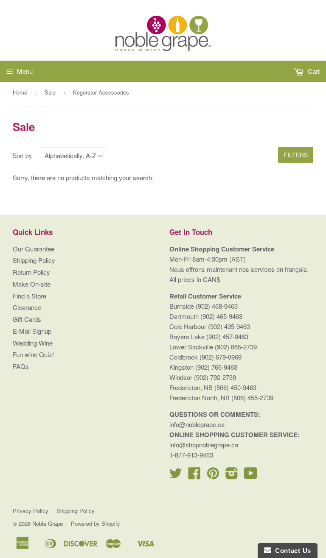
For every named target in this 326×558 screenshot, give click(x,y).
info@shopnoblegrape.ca (203, 444)
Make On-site (32, 283)
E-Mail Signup (32, 330)
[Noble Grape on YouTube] (250, 475)
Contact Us (291, 550)
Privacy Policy (30, 511)
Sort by (22, 155)
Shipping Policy (34, 260)
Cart (313, 71)
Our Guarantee (33, 248)
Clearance (27, 307)
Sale (50, 92)
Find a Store (29, 295)
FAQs (21, 366)
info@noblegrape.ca (197, 424)
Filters (296, 155)
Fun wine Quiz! (33, 354)
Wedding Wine (33, 342)
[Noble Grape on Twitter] (175, 475)
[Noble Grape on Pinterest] (213, 475)
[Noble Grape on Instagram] (231, 475)
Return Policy (31, 272)
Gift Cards (27, 319)
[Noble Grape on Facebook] (194, 475)
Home (20, 92)
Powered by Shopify (95, 523)
